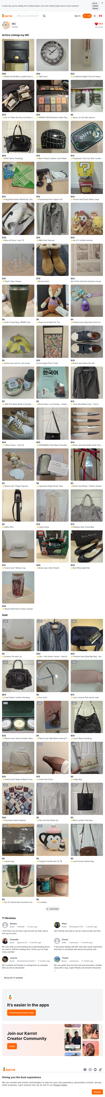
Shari (64, 923)
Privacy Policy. (60, 1085)
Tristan (65, 958)
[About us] (94, 16)
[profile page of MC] (6, 25)
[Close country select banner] (102, 3)
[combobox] (29, 16)
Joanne (13, 958)
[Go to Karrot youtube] (95, 1069)
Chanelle (14, 939)
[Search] (44, 16)
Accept (97, 1092)
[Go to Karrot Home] (9, 1069)
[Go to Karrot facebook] (85, 1069)
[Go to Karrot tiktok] (100, 1069)
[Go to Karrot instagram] (90, 1069)
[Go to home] (7, 16)
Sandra (13, 923)
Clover (65, 939)
